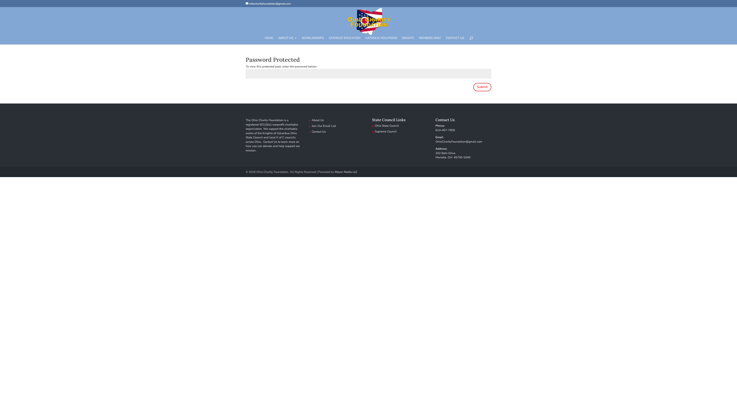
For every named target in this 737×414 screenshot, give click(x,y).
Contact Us (455, 38)
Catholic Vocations (381, 38)
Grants (408, 38)
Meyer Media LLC (346, 172)
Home (269, 38)
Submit (482, 87)
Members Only (430, 38)
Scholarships (313, 38)
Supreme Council (386, 131)
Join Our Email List (324, 126)
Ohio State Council (387, 126)
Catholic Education (344, 38)
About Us (285, 38)
